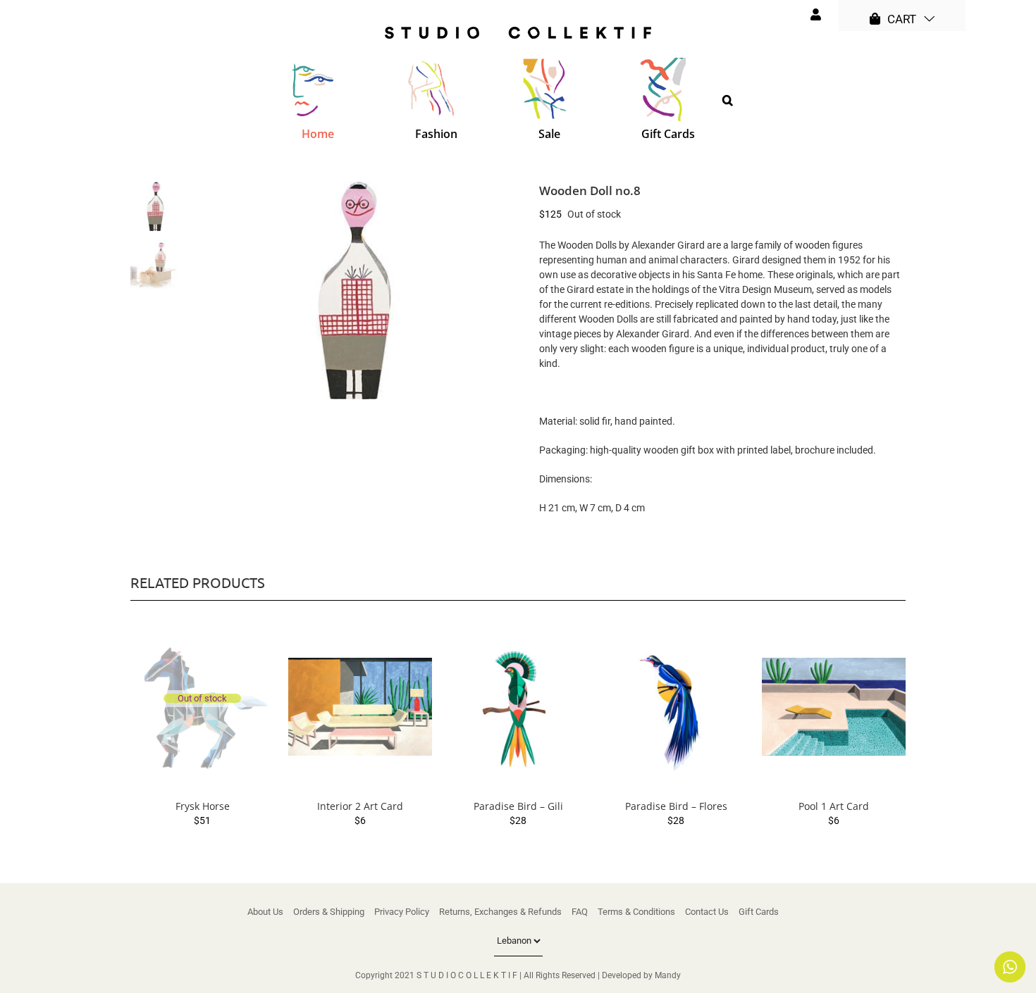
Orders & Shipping (328, 911)
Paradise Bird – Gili (518, 806)
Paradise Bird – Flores (676, 806)
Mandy (668, 975)
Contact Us (707, 911)
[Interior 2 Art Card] (360, 707)
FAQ (580, 911)
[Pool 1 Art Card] (834, 707)
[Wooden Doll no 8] (354, 290)
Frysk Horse (202, 806)
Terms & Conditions (636, 911)
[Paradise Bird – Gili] (518, 707)
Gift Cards (759, 911)
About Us (265, 911)
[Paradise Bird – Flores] (676, 707)
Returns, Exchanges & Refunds (500, 911)
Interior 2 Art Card (360, 806)
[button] (727, 100)
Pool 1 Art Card (833, 806)
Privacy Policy (401, 911)
